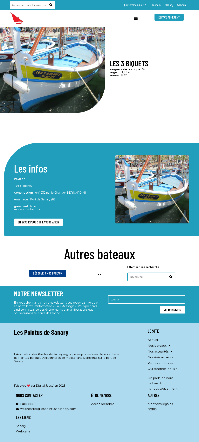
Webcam (182, 5)
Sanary (169, 5)
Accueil (153, 340)
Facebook (156, 5)
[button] (136, 18)
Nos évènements (160, 357)
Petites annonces (160, 363)
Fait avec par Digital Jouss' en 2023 (39, 385)
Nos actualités (158, 351)
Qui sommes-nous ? (135, 5)
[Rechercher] (51, 5)
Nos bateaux (157, 345)
